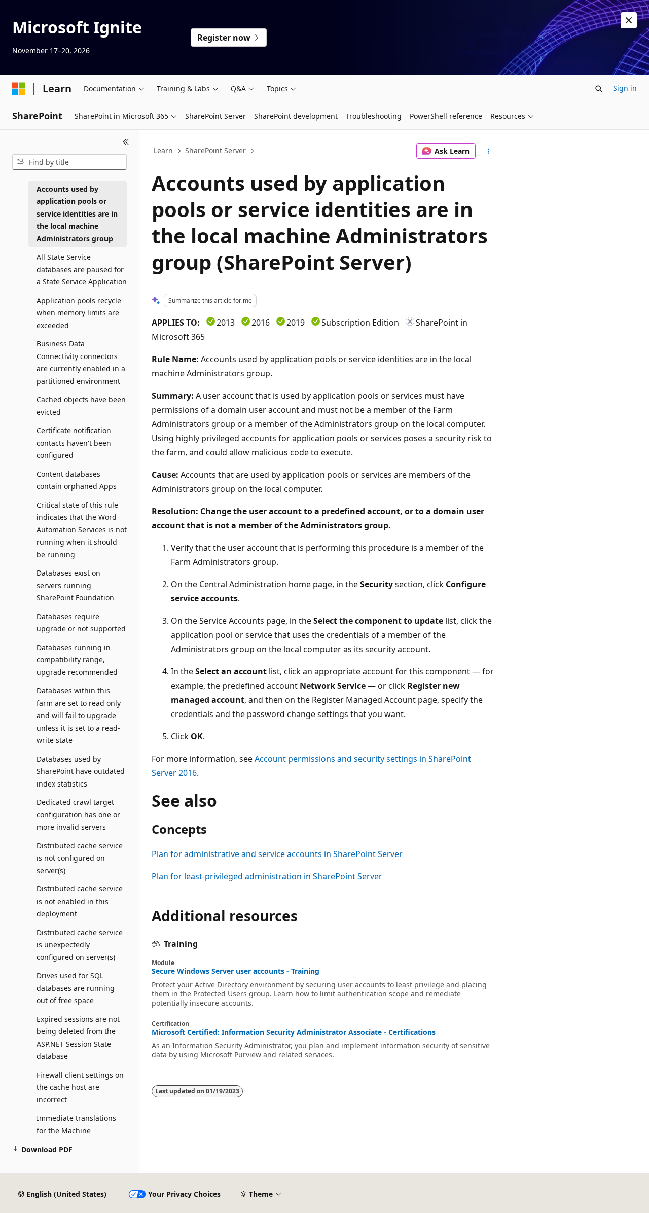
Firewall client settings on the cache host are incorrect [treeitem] (80, 1087)
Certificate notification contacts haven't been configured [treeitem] (74, 442)
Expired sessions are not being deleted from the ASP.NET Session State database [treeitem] (78, 1037)
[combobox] (69, 162)
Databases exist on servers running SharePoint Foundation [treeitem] (75, 585)
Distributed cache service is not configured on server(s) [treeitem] (80, 858)
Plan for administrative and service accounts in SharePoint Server (277, 854)
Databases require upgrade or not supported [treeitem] (81, 623)
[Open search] (599, 89)
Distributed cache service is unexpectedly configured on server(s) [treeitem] (80, 944)
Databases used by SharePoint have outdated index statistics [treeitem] (81, 771)
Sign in (625, 88)
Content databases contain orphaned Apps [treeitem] (77, 480)
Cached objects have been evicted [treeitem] (81, 406)
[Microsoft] (18, 88)
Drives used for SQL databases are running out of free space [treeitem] (76, 988)
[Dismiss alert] (629, 20)
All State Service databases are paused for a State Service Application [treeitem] (82, 269)
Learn (163, 150)
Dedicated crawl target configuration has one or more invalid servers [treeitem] (78, 814)
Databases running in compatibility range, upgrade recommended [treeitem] (77, 660)
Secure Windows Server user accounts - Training (235, 971)
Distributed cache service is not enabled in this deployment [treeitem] (80, 901)
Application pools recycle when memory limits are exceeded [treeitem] (79, 313)
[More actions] (488, 151)
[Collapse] (126, 142)
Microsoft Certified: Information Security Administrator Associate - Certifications (294, 1032)
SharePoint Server (215, 150)
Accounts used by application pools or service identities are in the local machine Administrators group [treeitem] (77, 213)
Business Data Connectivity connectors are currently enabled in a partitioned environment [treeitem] (81, 362)
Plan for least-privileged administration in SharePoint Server (267, 876)
